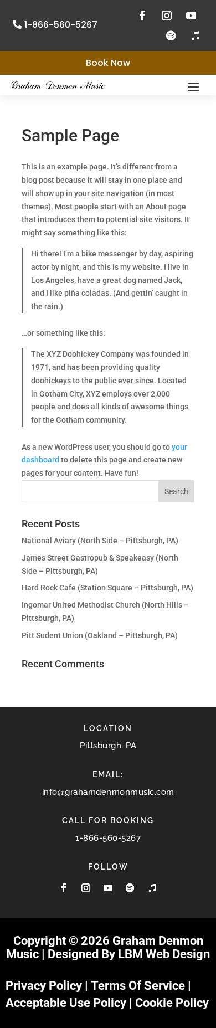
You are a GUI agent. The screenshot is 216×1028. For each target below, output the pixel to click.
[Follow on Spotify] (171, 35)
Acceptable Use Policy (66, 1003)
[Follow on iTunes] (195, 35)
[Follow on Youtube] (191, 15)
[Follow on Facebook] (142, 15)
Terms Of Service (138, 986)
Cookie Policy (172, 1003)
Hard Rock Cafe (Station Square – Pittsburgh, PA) (107, 587)
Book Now (108, 62)
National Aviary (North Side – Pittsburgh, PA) (100, 540)
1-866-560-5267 (60, 25)
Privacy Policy (44, 986)
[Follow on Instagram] (167, 15)
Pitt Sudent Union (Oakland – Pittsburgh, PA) (100, 635)
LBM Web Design (164, 954)
